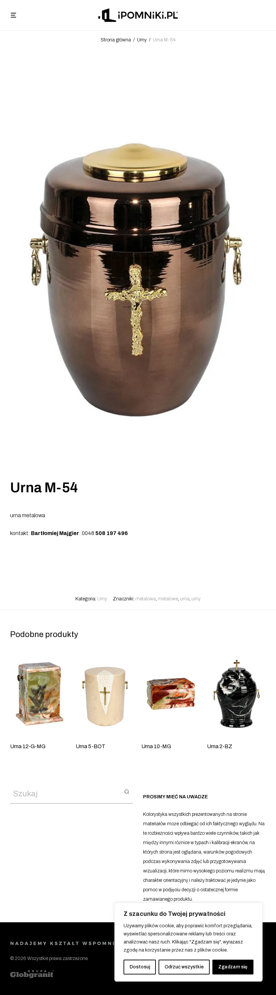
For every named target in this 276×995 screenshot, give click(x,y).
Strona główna (116, 39)
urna (184, 598)
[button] (127, 791)
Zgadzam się (232, 966)
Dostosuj (140, 966)
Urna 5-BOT (90, 746)
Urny (142, 39)
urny (196, 598)
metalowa (145, 598)
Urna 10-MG (156, 746)
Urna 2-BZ (219, 746)
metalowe (168, 598)
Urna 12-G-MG (27, 746)
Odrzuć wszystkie (184, 966)
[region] (188, 942)
